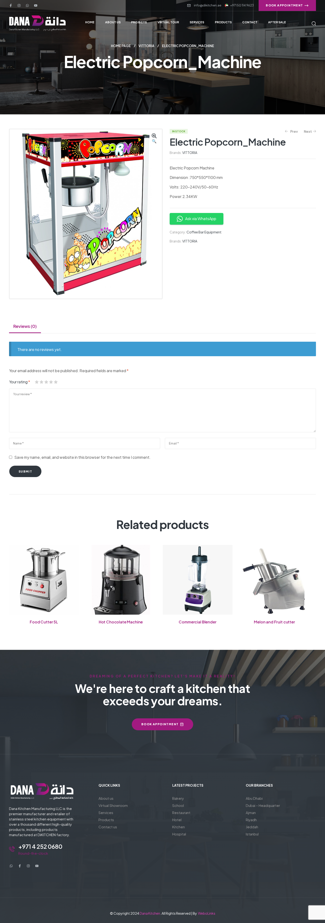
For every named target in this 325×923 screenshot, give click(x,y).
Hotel (177, 819)
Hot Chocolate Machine (121, 621)
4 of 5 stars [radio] (51, 382)
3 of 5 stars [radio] (46, 382)
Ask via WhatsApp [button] (200, 218)
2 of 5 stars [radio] (41, 382)
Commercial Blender (197, 621)
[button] (154, 138)
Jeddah (252, 826)
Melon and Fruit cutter (274, 621)
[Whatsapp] (27, 5)
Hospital (179, 834)
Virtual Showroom (113, 805)
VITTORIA (146, 46)
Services (105, 812)
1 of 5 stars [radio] (37, 382)
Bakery (178, 798)
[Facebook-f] (10, 5)
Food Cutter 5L (44, 621)
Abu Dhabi (254, 798)
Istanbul (252, 834)
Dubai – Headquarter (263, 805)
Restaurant (181, 812)
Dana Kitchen (150, 913)
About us (105, 798)
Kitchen (178, 826)
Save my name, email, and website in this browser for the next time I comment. (82, 457)
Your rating (19, 381)
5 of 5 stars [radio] (56, 382)
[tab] (25, 326)
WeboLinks (206, 913)
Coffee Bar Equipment (204, 232)
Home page (121, 46)
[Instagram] (19, 5)
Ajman (251, 812)
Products (106, 819)
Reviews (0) (25, 326)
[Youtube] (35, 5)
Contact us (107, 826)
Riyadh (251, 819)
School (178, 805)
